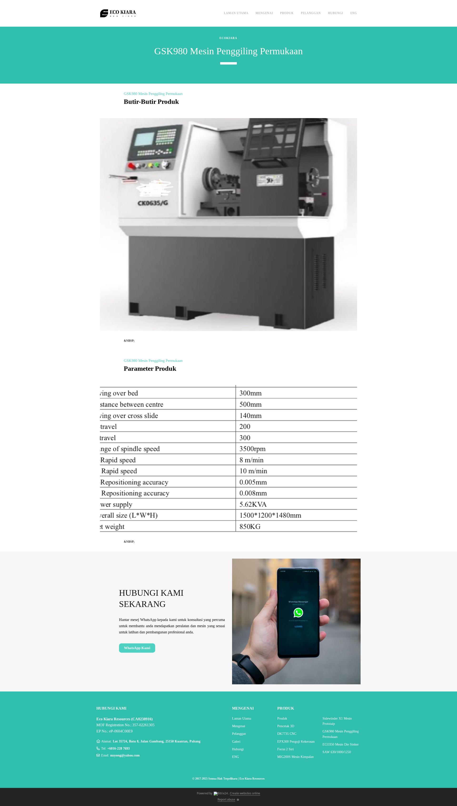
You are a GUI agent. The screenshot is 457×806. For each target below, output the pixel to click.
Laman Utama (236, 13)
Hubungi (335, 13)
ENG (353, 13)
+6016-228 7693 (118, 748)
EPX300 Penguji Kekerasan (296, 741)
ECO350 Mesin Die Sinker (341, 744)
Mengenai (264, 13)
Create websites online (245, 793)
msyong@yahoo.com (125, 755)
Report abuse (226, 799)
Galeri (236, 741)
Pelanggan (311, 13)
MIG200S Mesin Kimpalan (295, 757)
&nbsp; (129, 340)
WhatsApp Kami (137, 648)
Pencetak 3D (285, 726)
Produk (287, 13)
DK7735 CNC (286, 734)
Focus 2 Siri (285, 749)
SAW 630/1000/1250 (337, 752)
